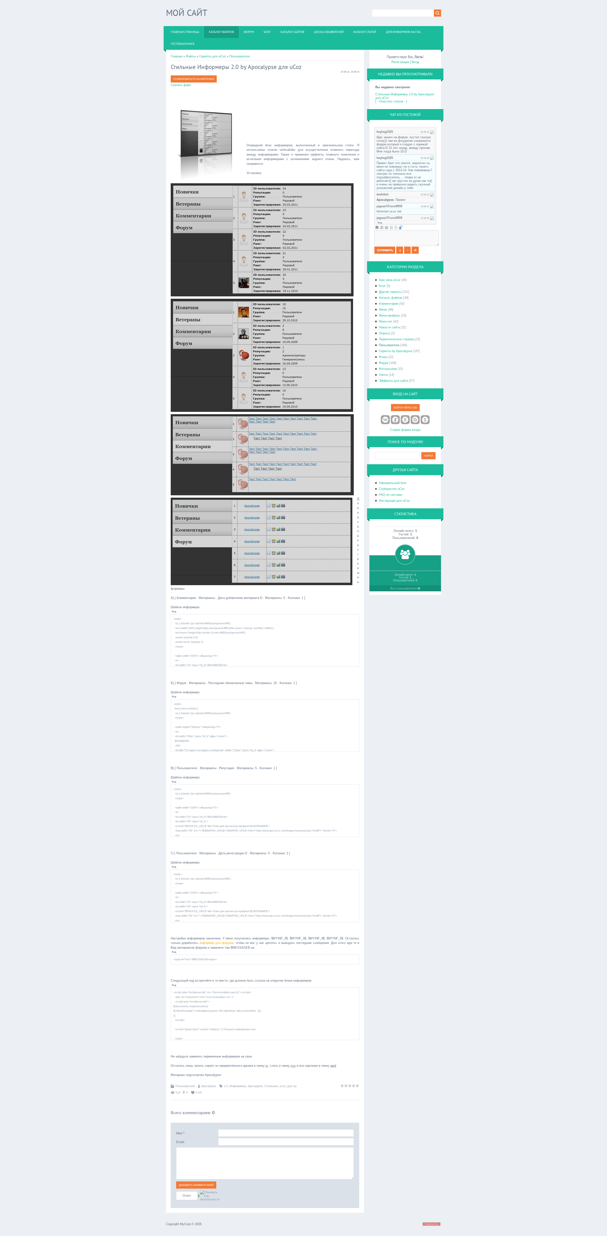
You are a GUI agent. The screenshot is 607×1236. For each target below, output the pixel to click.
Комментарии (388, 303)
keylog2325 (385, 131)
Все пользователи (404, 588)
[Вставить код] (391, 227)
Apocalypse (208, 1086)
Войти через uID (405, 407)
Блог (382, 286)
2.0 (226, 1086)
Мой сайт (186, 12)
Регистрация (400, 62)
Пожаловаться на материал (193, 79)
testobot (382, 194)
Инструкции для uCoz (394, 500)
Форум (383, 363)
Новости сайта (389, 327)
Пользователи (239, 56)
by (295, 1086)
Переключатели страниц (396, 339)
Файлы (191, 56)
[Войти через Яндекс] (405, 419)
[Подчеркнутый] (386, 227)
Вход (415, 62)
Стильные (271, 1086)
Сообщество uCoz (392, 489)
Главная (176, 56)
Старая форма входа (405, 430)
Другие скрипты (390, 292)
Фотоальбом (388, 369)
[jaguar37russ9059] (432, 206)
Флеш (383, 357)
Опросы (384, 333)
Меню (383, 309)
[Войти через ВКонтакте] (385, 419)
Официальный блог (393, 483)
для (289, 1086)
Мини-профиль (389, 315)
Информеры (238, 1086)
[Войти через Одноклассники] (425, 419)
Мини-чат (385, 321)
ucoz (283, 1086)
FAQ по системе (390, 494)
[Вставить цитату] (401, 227)
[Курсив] (382, 227)
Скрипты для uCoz (212, 56)
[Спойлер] (396, 227)
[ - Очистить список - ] (391, 101)
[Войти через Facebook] (395, 419)
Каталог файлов (390, 297)
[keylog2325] (432, 131)
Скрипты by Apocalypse (395, 351)
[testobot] (432, 194)
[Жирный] (377, 227)
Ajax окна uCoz (389, 280)
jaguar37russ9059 (389, 206)
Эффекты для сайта (393, 380)
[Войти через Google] (415, 419)
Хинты (383, 375)
